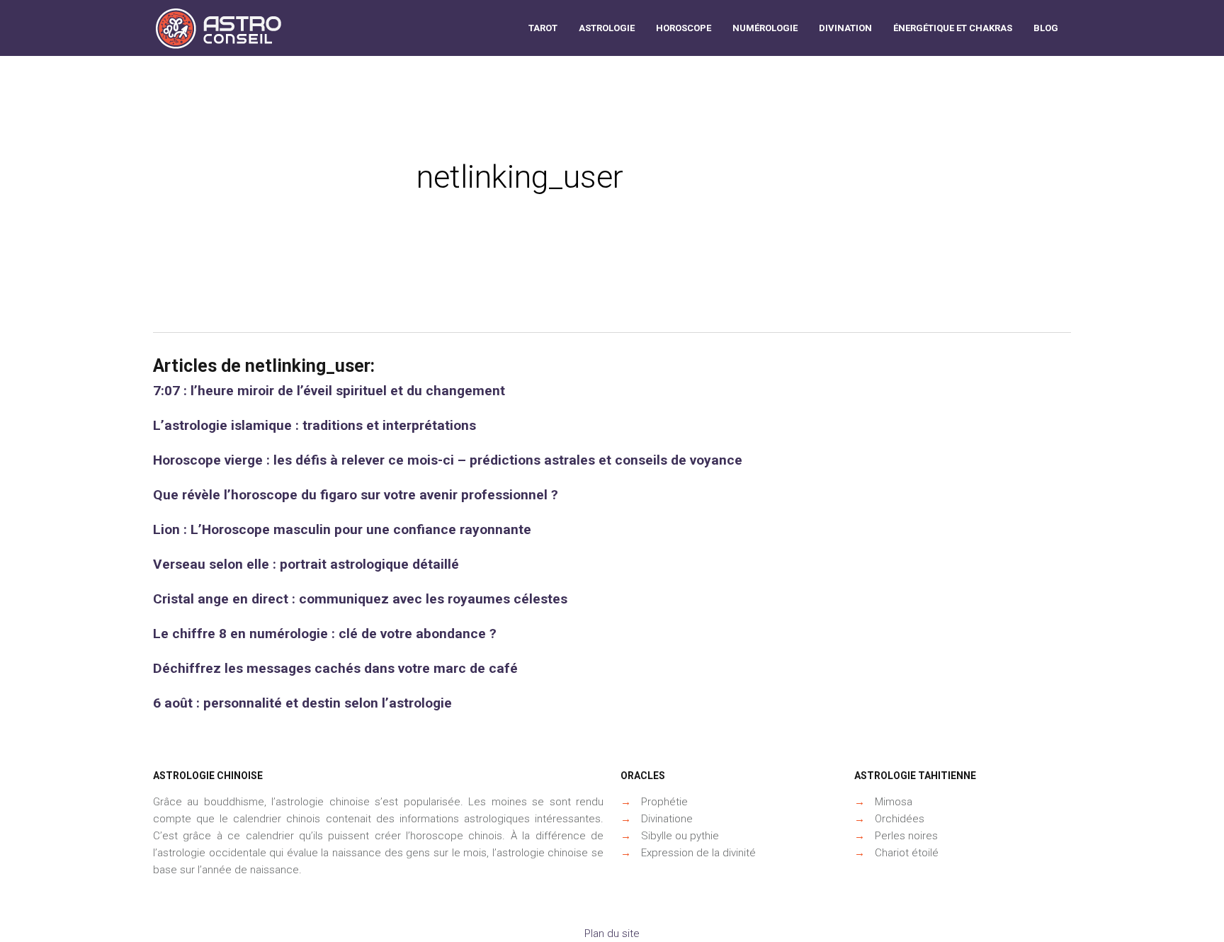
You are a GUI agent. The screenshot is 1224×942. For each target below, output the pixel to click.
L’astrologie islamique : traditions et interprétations (314, 425)
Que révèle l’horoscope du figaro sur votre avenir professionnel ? (355, 495)
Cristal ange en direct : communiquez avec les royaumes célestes (360, 599)
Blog (1045, 28)
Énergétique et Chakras (952, 28)
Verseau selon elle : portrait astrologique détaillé (306, 564)
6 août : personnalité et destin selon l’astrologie (302, 703)
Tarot (542, 28)
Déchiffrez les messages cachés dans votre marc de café (335, 668)
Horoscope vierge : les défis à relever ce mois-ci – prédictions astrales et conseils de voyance (447, 460)
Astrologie (607, 28)
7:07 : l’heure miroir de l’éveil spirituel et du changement (329, 390)
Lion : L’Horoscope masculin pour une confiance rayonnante (342, 529)
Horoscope (683, 28)
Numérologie (765, 28)
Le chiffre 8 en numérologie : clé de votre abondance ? (325, 633)
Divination (845, 28)
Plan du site (612, 933)
